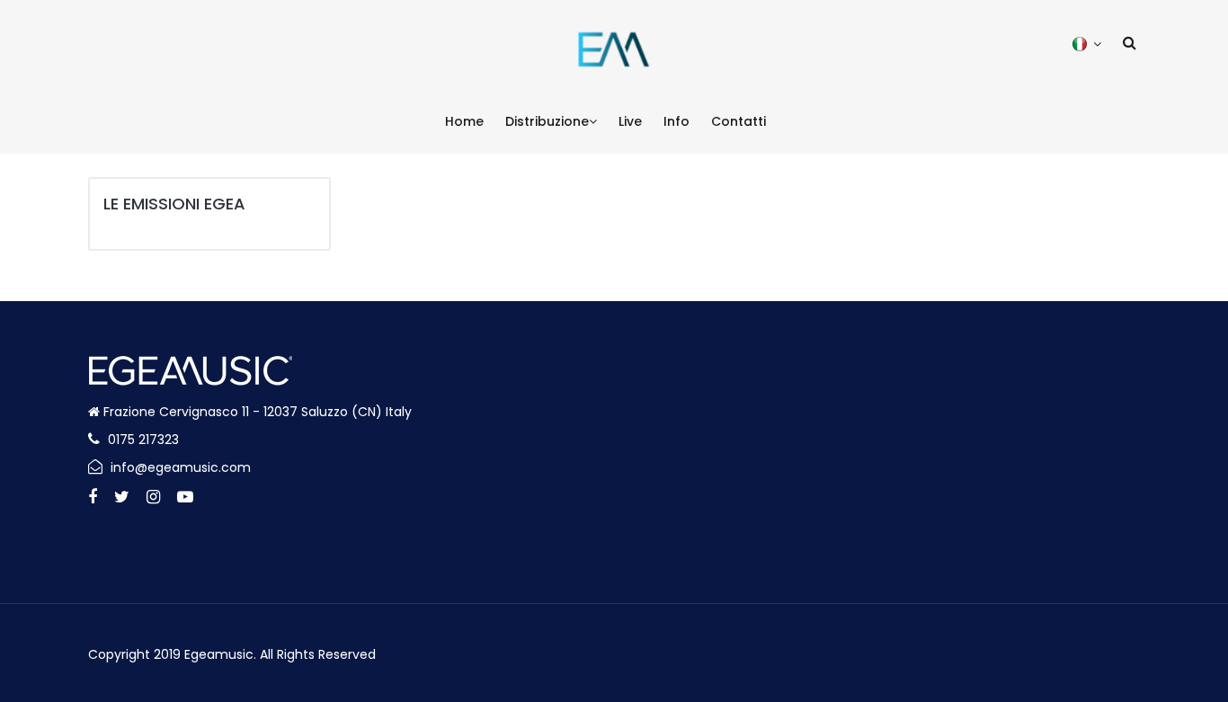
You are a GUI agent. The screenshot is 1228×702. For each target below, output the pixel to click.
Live (630, 121)
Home (464, 121)
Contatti (738, 121)
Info (676, 121)
